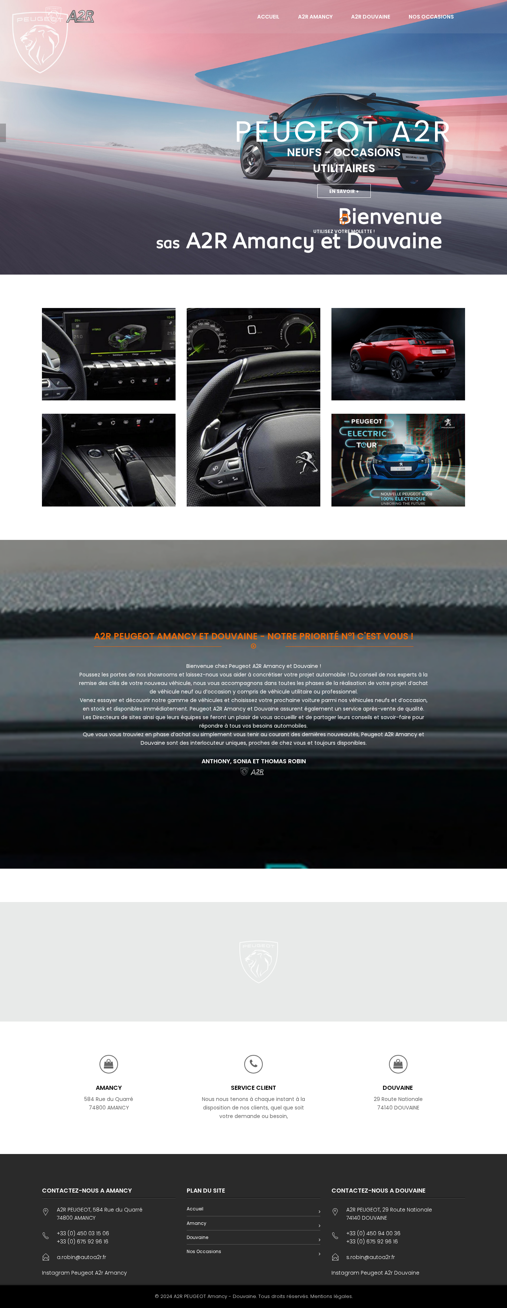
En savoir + (344, 191)
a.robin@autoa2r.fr (81, 1257)
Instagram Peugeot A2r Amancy (84, 1272)
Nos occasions (431, 16)
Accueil (268, 16)
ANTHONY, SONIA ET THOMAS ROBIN (254, 761)
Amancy (196, 1223)
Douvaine (197, 1237)
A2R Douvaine (370, 16)
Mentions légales (331, 1296)
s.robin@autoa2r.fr (370, 1257)
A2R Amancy (315, 16)
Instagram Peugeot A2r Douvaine (375, 1272)
